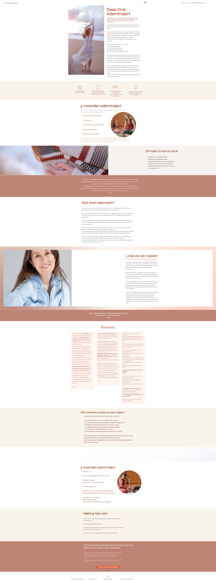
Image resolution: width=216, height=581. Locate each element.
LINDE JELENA (11, 3)
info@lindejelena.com (92, 579)
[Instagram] (145, 3)
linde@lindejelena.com (97, 524)
